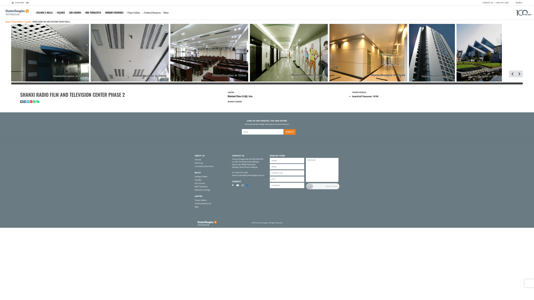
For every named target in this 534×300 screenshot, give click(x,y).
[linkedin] (247, 185)
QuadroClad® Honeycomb (362, 96)
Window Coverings (202, 190)
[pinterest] (234, 185)
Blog (196, 207)
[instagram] (244, 185)
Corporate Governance (204, 166)
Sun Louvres (200, 183)
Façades (28, 21)
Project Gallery (134, 12)
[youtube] (238, 185)
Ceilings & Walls (201, 176)
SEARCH (519, 3)
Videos (166, 12)
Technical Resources (152, 12)
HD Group (199, 163)
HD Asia (198, 159)
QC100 (375, 96)
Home (8, 21)
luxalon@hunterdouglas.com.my (250, 175)
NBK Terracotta (201, 186)
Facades (198, 180)
